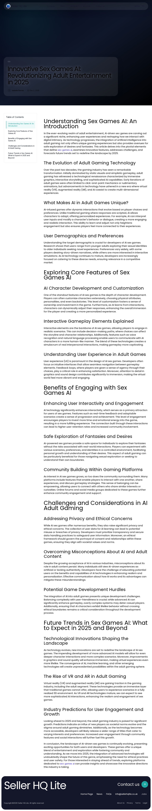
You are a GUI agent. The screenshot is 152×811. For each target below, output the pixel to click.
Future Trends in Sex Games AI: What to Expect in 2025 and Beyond (20, 155)
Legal (145, 803)
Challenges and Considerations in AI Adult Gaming (21, 147)
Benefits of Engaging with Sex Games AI (20, 139)
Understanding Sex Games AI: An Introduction (21, 125)
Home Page (87, 794)
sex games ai (65, 149)
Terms (137, 803)
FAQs (109, 794)
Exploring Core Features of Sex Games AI (20, 132)
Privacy (130, 803)
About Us (120, 803)
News (99, 794)
